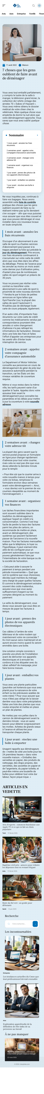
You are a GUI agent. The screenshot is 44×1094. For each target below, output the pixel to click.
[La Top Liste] (18, 5)
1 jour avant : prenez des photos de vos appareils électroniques (21, 173)
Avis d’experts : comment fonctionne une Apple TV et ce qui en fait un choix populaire (21, 827)
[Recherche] (33, 6)
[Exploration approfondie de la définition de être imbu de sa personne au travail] (22, 1000)
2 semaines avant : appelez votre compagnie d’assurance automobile (21, 151)
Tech (4, 833)
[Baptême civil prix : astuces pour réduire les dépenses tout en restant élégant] (22, 850)
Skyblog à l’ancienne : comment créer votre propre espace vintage (21, 1052)
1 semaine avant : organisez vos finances (20, 166)
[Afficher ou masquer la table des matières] (31, 135)
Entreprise (6, 973)
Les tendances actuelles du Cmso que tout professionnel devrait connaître (21, 978)
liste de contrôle (27, 202)
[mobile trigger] (4, 5)
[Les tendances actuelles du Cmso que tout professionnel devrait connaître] (22, 953)
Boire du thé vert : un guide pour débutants (17, 904)
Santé (4, 909)
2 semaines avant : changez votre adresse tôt (20, 159)
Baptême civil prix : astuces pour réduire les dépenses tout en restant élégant (21, 866)
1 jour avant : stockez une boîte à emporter (20, 186)
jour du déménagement (14, 252)
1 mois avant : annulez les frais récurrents (19, 144)
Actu (4, 871)
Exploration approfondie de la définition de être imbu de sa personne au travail (17, 1027)
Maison (25, 65)
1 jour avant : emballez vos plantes (21, 180)
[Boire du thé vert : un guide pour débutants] (22, 888)
